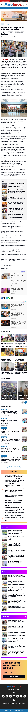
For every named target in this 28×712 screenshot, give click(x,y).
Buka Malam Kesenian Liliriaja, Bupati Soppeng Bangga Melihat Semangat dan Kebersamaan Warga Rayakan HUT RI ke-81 (11, 459)
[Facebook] (2, 298)
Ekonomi (18, 8)
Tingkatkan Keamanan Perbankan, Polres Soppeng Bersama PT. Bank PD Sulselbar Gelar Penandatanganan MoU (16, 197)
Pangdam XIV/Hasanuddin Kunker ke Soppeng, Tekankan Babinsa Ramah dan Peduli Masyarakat (11, 441)
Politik (7, 8)
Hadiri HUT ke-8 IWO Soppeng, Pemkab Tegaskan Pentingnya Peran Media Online (11, 422)
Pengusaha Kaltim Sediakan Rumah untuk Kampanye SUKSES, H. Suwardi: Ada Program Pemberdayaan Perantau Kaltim (17, 577)
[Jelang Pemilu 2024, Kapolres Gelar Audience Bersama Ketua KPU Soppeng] (4, 204)
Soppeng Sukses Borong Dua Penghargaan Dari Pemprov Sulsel (16, 538)
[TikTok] (21, 696)
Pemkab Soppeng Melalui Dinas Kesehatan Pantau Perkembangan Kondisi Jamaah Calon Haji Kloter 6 (16, 634)
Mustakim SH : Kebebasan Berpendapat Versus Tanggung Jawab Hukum (16, 550)
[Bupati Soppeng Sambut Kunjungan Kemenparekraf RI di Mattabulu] (4, 608)
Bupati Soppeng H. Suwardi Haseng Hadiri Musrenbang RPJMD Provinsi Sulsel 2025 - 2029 (16, 628)
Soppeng (4, 409)
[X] (4, 298)
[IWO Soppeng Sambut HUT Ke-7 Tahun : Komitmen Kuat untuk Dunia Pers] (4, 557)
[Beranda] (2, 24)
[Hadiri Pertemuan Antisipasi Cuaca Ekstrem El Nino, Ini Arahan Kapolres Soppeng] (7, 352)
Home (2, 8)
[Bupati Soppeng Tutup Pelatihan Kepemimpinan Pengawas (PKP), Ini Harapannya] (4, 596)
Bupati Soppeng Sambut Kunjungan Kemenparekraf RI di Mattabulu (16, 608)
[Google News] (17, 696)
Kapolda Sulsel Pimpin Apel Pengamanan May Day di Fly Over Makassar (15, 640)
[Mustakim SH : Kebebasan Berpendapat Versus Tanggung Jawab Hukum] (4, 551)
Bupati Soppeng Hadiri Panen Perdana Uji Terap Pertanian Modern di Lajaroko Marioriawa (10, 450)
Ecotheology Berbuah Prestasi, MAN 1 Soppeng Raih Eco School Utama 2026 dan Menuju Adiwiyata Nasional (15, 514)
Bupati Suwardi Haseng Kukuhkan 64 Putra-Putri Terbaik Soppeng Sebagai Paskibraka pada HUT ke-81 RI (15, 509)
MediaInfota (20, 710)
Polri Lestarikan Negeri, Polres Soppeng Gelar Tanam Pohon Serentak (7, 345)
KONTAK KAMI (11, 703)
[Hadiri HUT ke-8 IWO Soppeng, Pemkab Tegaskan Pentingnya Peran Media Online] (24, 420)
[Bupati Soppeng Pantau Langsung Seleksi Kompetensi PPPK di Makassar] (4, 622)
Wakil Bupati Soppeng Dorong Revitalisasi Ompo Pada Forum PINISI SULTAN (16, 646)
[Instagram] (10, 696)
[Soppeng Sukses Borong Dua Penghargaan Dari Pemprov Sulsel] (4, 538)
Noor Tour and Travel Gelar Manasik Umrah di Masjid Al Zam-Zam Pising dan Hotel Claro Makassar (15, 490)
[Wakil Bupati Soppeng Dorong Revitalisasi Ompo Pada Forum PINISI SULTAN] (4, 647)
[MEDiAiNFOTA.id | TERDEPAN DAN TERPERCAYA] (14, 687)
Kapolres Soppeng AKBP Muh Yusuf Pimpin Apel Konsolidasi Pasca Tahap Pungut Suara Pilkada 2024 (15, 480)
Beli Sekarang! (14, 676)
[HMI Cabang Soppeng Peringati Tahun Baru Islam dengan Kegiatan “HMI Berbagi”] (4, 545)
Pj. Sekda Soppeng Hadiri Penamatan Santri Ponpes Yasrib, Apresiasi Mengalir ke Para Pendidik (16, 563)
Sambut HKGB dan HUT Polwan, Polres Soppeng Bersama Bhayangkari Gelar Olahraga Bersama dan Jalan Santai (16, 210)
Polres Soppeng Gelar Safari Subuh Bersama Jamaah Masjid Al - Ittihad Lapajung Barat (16, 216)
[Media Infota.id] (14, 4)
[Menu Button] (1, 4)
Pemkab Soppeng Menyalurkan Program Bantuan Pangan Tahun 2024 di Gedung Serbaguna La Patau (17, 601)
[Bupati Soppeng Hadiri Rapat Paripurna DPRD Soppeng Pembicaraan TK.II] (4, 589)
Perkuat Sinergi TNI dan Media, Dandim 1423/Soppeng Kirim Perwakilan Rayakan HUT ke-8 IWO (10, 413)
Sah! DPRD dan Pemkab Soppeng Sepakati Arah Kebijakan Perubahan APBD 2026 (14, 504)
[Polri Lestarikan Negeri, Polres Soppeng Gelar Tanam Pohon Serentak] (7, 338)
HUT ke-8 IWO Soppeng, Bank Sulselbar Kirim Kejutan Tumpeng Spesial (10, 431)
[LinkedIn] (24, 696)
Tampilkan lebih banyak (14, 466)
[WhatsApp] (9, 298)
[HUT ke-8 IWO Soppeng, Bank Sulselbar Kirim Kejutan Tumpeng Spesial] (24, 429)
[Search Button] (26, 4)
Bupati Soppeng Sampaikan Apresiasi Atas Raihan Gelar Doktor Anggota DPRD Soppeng (16, 583)
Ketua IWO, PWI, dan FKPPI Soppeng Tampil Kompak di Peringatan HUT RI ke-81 (14, 519)
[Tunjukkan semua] (25, 527)
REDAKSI (5, 703)
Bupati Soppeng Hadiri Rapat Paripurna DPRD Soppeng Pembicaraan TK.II (16, 589)
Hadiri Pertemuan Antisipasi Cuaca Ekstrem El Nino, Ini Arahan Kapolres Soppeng (6, 359)
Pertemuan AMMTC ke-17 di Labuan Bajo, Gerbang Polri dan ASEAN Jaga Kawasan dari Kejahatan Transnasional (16, 191)
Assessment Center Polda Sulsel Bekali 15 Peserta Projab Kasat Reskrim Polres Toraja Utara (16, 653)
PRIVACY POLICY (7, 706)
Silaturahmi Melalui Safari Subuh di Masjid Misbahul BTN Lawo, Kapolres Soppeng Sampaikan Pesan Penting (16, 185)
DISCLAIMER (14, 706)
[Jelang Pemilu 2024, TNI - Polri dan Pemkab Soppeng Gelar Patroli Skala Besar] (21, 338)
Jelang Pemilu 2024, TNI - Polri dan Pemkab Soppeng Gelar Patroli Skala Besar (21, 345)
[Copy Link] (12, 298)
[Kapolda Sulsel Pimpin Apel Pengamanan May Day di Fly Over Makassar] (4, 640)
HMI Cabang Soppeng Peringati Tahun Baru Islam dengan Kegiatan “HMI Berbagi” (16, 544)
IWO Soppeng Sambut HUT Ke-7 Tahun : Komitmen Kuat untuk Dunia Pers (16, 557)
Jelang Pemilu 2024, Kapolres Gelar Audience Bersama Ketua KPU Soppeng (16, 204)
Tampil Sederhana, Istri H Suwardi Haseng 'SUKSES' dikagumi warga (14, 476)
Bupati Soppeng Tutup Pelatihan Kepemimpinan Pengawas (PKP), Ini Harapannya (17, 595)
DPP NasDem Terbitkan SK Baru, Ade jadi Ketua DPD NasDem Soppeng (14, 499)
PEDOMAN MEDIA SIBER (20, 703)
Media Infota (11, 710)
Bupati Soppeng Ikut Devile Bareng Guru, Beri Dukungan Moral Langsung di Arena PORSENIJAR (15, 532)
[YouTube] (14, 696)
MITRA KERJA (21, 706)
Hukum (12, 8)
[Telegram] (7, 298)
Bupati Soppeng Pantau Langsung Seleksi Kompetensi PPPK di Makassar (16, 622)
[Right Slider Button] (26, 8)
